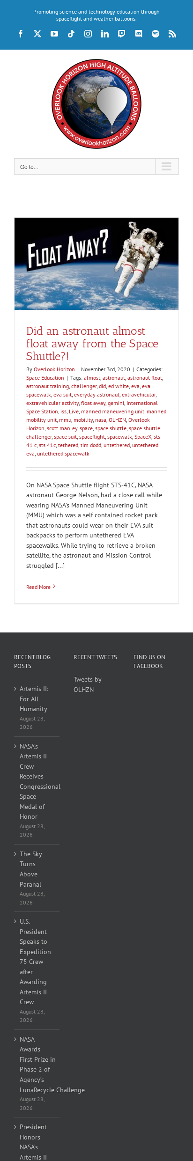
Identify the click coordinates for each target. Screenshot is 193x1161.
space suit (65, 436)
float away (93, 402)
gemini (116, 402)
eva (135, 385)
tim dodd (91, 444)
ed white (118, 385)
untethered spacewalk (63, 453)
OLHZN (117, 419)
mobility (83, 419)
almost (92, 377)
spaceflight (92, 436)
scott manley (62, 428)
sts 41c (47, 444)
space (86, 428)
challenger (83, 385)
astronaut (114, 377)
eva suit (62, 394)
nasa (100, 419)
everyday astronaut (96, 394)
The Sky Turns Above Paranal (31, 869)
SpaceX (142, 436)
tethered (68, 444)
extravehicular (139, 394)
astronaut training (47, 385)
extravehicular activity (52, 402)
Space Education (45, 377)
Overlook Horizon (54, 369)
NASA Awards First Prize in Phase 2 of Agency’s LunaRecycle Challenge (37, 1064)
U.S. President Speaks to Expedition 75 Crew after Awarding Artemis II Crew (35, 961)
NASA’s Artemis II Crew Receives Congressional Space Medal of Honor (37, 781)
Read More (38, 586)
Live (74, 411)
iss (63, 411)
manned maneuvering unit (112, 411)
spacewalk (119, 436)
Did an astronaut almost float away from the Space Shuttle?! (92, 343)
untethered (117, 444)
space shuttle (110, 428)
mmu (65, 419)
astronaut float (144, 377)
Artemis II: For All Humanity (34, 698)
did (102, 385)
